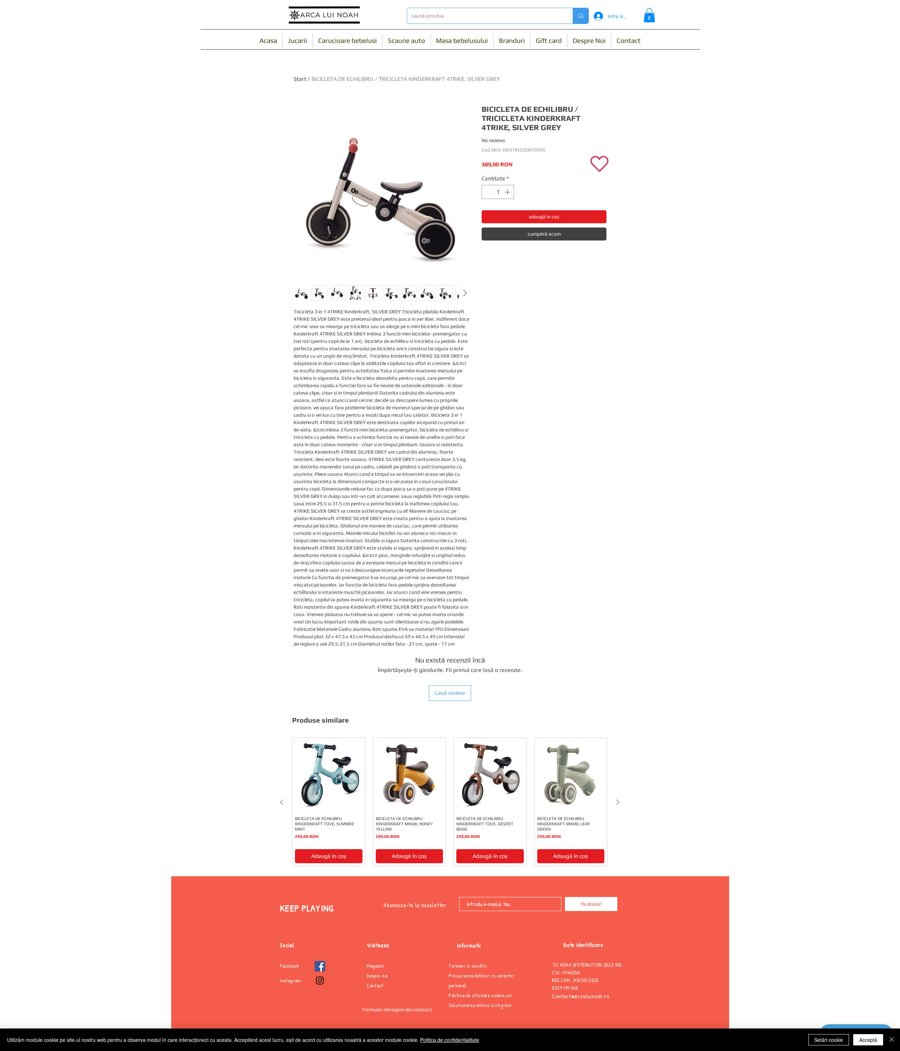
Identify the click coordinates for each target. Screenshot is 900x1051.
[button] (649, 15)
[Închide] (891, 1039)
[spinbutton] (498, 192)
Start (300, 79)
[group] (449, 802)
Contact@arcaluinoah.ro (581, 996)
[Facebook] (320, 966)
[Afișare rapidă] (328, 774)
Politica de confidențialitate (449, 1039)
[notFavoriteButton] (599, 164)
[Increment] (508, 192)
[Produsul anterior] (281, 802)
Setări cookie (828, 1039)
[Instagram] (320, 980)
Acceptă (868, 1039)
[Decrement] (488, 192)
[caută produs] (581, 16)
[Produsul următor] (617, 802)
